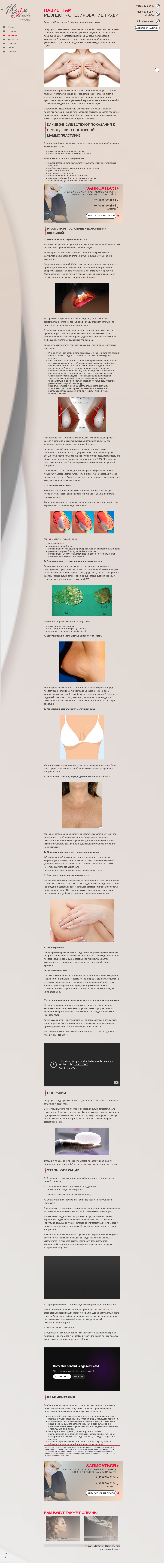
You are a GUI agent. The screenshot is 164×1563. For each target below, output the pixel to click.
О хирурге (12, 31)
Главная (11, 27)
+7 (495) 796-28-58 (105, 199)
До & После (13, 39)
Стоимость (12, 44)
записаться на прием (101, 215)
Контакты (12, 52)
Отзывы (11, 48)
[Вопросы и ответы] (101, 1529)
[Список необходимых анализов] (63, 1529)
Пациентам (13, 35)
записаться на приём (147, 28)
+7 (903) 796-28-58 (105, 207)
